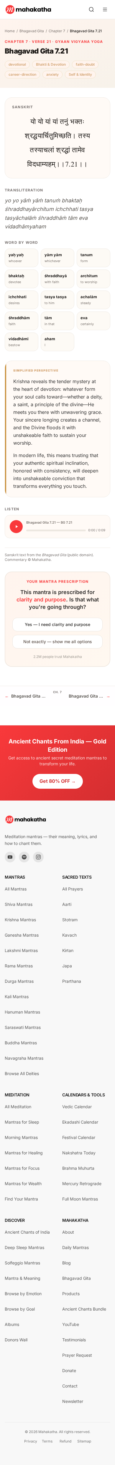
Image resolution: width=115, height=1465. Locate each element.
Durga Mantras (19, 981)
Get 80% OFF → (58, 781)
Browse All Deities (22, 1073)
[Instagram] (38, 857)
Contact (70, 1385)
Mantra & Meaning (22, 1278)
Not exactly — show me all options (57, 641)
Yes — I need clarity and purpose (57, 624)
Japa (67, 965)
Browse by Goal (20, 1308)
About (68, 1232)
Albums (12, 1324)
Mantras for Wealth (23, 1183)
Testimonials (74, 1339)
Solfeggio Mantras (22, 1262)
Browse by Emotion (23, 1293)
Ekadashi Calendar (80, 1121)
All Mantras (16, 888)
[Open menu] (105, 9)
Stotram (70, 919)
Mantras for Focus (22, 1168)
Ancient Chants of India (27, 1232)
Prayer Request (77, 1355)
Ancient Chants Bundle (84, 1308)
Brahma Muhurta (78, 1168)
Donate (69, 1370)
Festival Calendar (78, 1137)
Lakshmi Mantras (21, 950)
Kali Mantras (17, 996)
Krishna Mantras (20, 919)
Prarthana (71, 981)
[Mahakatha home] (28, 9)
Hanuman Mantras (22, 1011)
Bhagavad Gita (31, 31)
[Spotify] (24, 857)
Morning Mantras (21, 1137)
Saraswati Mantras (23, 1027)
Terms (47, 1441)
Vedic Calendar (77, 1106)
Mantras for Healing (24, 1152)
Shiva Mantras (18, 904)
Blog (66, 1262)
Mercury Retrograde (81, 1183)
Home (10, 31)
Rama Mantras (19, 965)
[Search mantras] (91, 9)
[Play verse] (16, 526)
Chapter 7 (57, 31)
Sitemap (84, 1441)
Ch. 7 (57, 692)
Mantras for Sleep (22, 1121)
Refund (65, 1441)
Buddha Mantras (21, 1042)
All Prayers (72, 888)
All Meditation (18, 1106)
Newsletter (72, 1401)
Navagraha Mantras (24, 1058)
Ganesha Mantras (22, 935)
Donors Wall (16, 1339)
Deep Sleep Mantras (24, 1247)
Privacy (30, 1441)
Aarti (66, 904)
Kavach (69, 935)
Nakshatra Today (79, 1152)
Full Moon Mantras (80, 1198)
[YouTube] (10, 857)
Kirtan (67, 950)
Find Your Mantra (21, 1198)
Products (71, 1293)
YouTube (70, 1324)
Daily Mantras (75, 1247)
